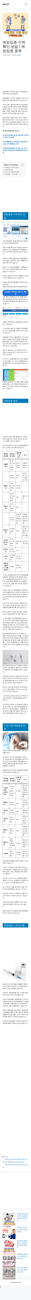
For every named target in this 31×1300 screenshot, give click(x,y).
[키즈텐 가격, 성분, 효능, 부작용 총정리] (9, 1233)
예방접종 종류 (9, 170)
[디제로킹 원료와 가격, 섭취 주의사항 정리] (9, 1260)
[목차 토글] (21, 165)
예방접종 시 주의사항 (11, 174)
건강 (6, 1157)
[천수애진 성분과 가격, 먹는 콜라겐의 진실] (9, 1273)
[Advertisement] (15, 74)
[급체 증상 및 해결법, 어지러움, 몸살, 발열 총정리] (9, 1246)
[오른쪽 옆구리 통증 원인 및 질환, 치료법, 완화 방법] (9, 1219)
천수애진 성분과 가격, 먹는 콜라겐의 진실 (22, 1270)
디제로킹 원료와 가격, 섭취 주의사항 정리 (22, 1256)
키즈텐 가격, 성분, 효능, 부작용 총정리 (22, 1229)
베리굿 (6, 4)
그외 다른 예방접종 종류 (12, 172)
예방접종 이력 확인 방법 (12, 167)
